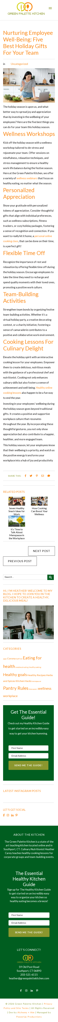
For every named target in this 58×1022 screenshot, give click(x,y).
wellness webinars (27, 178)
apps (5, 659)
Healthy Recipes (36, 675)
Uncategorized (19, 63)
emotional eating (21, 667)
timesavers (33, 689)
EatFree (19, 659)
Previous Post (20, 561)
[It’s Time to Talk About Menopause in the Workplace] (16, 525)
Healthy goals (15, 674)
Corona (11, 658)
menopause (36, 681)
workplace (10, 696)
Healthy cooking (35, 667)
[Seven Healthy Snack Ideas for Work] (16, 504)
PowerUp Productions (29, 1016)
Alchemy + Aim (26, 1012)
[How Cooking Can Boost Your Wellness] (39, 504)
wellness (44, 688)
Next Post (41, 551)
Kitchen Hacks (23, 680)
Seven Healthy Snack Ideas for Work (17, 511)
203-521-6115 (29, 974)
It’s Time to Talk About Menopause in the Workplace (17, 534)
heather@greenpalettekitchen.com (29, 978)
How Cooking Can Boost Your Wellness (39, 511)
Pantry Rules (15, 688)
